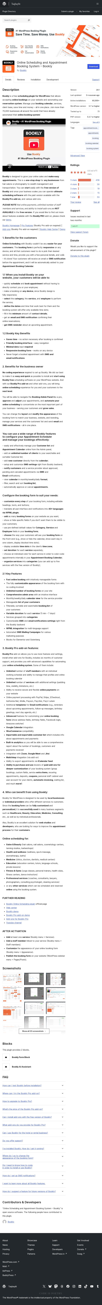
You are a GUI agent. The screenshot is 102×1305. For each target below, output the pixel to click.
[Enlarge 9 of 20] (40, 1005)
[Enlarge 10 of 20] (40, 1019)
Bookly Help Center (49, 229)
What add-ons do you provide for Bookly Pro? (24, 1125)
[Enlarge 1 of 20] (19, 976)
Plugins (30, 1249)
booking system (93, 148)
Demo (62, 229)
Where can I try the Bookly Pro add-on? (21, 1093)
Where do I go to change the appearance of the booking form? (17, 1157)
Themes (31, 1245)
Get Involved (83, 1240)
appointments (93, 133)
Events (80, 1245)
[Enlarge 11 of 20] (40, 1034)
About (5, 1240)
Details (8, 79)
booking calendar (92, 143)
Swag (81, 1254)
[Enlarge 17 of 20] (62, 1019)
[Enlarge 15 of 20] (62, 990)
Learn (54, 1240)
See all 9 (96, 122)
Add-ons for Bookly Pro (17, 919)
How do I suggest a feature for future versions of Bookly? (29, 1191)
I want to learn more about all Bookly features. (23, 1183)
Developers (57, 1249)
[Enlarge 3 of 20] (19, 1008)
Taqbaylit (12, 1286)
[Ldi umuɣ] (98, 4)
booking (95, 138)
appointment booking (91, 128)
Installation (36, 79)
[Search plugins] (28, 20)
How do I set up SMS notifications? (18, 1175)
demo (8, 220)
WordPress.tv (59, 1254)
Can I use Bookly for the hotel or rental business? (25, 1133)
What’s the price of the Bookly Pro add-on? (22, 1109)
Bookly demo (12, 911)
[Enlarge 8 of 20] (40, 990)
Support (96, 79)
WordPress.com (10, 1262)
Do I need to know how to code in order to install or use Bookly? (17, 1166)
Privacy (5, 1254)
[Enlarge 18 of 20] (62, 1034)
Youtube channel (14, 922)
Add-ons (6, 229)
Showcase (32, 1240)
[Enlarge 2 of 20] (19, 988)
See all (97, 202)
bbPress (7, 1271)
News (5, 1245)
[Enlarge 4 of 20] (19, 1027)
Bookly (23, 70)
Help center (11, 907)
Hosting (6, 1249)
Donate (81, 1249)
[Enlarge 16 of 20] (62, 1005)
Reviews (21, 79)
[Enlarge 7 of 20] (40, 976)
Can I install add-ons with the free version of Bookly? (27, 1117)
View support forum (79, 232)
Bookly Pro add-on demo (18, 915)
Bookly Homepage (11, 225)
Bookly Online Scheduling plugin (20, 904)
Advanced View (77, 155)
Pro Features (27, 225)
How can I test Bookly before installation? (21, 1085)
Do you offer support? (12, 1141)
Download (93, 66)
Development (53, 79)
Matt (5, 1266)
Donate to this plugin (79, 256)
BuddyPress (9, 1275)
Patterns (31, 1254)
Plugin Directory (9, 11)
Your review (75, 202)
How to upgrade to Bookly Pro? (17, 1101)
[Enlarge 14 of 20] (62, 976)
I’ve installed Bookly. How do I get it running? (23, 1148)
